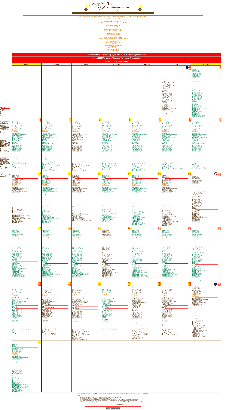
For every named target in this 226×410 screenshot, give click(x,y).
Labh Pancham (113, 46)
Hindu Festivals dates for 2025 (113, 18)
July (101, 16)
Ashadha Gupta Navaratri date (113, 25)
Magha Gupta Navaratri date (113, 20)
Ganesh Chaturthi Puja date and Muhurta (113, 28)
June (98, 16)
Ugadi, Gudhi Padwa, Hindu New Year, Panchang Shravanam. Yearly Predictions (113, 22)
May (95, 16)
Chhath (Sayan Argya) (113, 47)
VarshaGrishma (165, 79)
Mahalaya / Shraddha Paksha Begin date (113, 29)
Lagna (134, 16)
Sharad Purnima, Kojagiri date (113, 34)
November (118, 16)
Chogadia (129, 16)
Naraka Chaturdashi (113, 41)
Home (145, 16)
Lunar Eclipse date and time (113, 49)
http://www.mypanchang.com (109, 404)
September (109, 16)
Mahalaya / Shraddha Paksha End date (113, 30)
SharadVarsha (165, 240)
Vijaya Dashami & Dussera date (113, 33)
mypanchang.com (113, 12)
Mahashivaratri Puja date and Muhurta (113, 21)
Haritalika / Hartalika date (113, 26)
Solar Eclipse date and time (113, 50)
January (80, 16)
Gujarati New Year (113, 44)
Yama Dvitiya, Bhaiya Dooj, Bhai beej (113, 45)
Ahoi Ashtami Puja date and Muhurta (113, 37)
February (84, 16)
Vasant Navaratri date (113, 24)
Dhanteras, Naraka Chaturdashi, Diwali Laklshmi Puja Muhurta (113, 38)
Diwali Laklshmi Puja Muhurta (113, 42)
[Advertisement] (77, 6)
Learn (141, 16)
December (124, 16)
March (88, 16)
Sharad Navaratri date (113, 32)
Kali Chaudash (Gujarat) (113, 40)
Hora (138, 16)
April (92, 16)
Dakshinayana (166, 77)
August (104, 16)
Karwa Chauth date (113, 36)
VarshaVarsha (195, 79)
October (114, 16)
